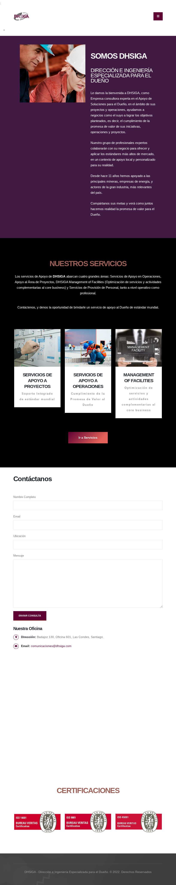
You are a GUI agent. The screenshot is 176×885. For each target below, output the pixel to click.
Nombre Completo (24, 497)
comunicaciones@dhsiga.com (51, 646)
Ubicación (19, 536)
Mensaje (18, 555)
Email (16, 516)
